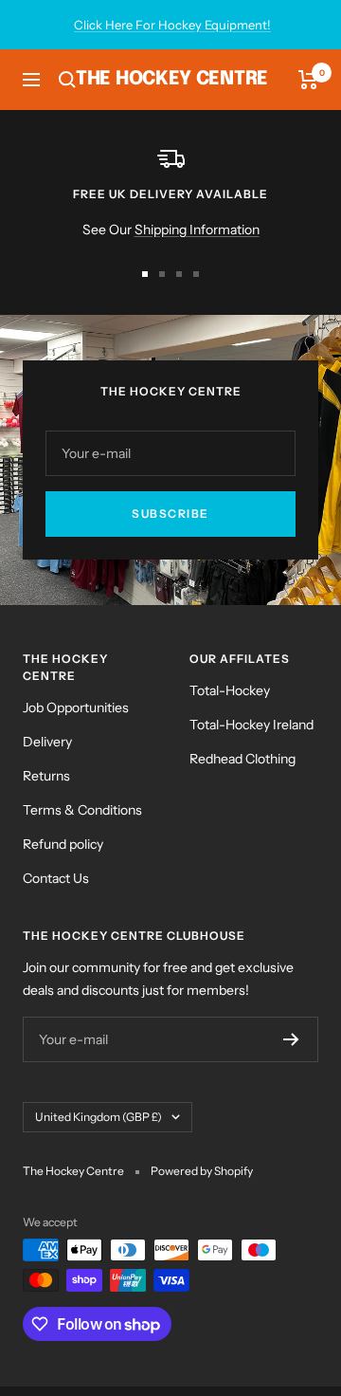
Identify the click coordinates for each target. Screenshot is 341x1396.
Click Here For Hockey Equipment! (172, 24)
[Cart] (308, 79)
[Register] (291, 1039)
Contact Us (56, 878)
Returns (46, 775)
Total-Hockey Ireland (251, 724)
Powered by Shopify (202, 1171)
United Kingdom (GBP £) (98, 1117)
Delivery (47, 741)
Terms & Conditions (82, 809)
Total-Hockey (229, 690)
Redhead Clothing (242, 758)
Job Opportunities (76, 707)
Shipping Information (197, 229)
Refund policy (63, 844)
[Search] (67, 79)
